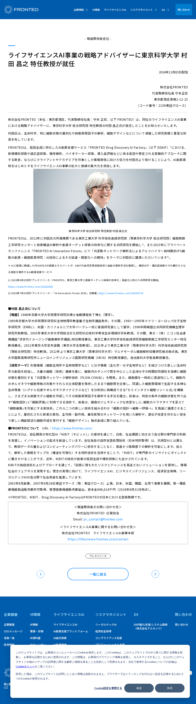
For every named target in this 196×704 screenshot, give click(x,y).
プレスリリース (98, 556)
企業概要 (11, 614)
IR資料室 (35, 638)
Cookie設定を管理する (108, 688)
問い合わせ (184, 9)
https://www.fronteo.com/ (72, 428)
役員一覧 (9, 638)
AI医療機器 (60, 645)
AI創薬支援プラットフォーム (70, 631)
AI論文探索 (60, 638)
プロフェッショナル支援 (110, 645)
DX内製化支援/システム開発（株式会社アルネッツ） (150, 626)
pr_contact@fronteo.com (103, 519)
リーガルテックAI (106, 624)
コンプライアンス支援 (108, 638)
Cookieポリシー (25, 666)
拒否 (169, 688)
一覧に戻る (98, 574)
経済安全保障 (103, 631)
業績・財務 (36, 631)
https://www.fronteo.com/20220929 (30, 286)
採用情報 (9, 645)
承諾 (139, 688)
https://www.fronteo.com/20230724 (120, 293)
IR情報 (96, 9)
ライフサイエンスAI (115, 9)
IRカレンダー (38, 645)
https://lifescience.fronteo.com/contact (98, 539)
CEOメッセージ (13, 631)
